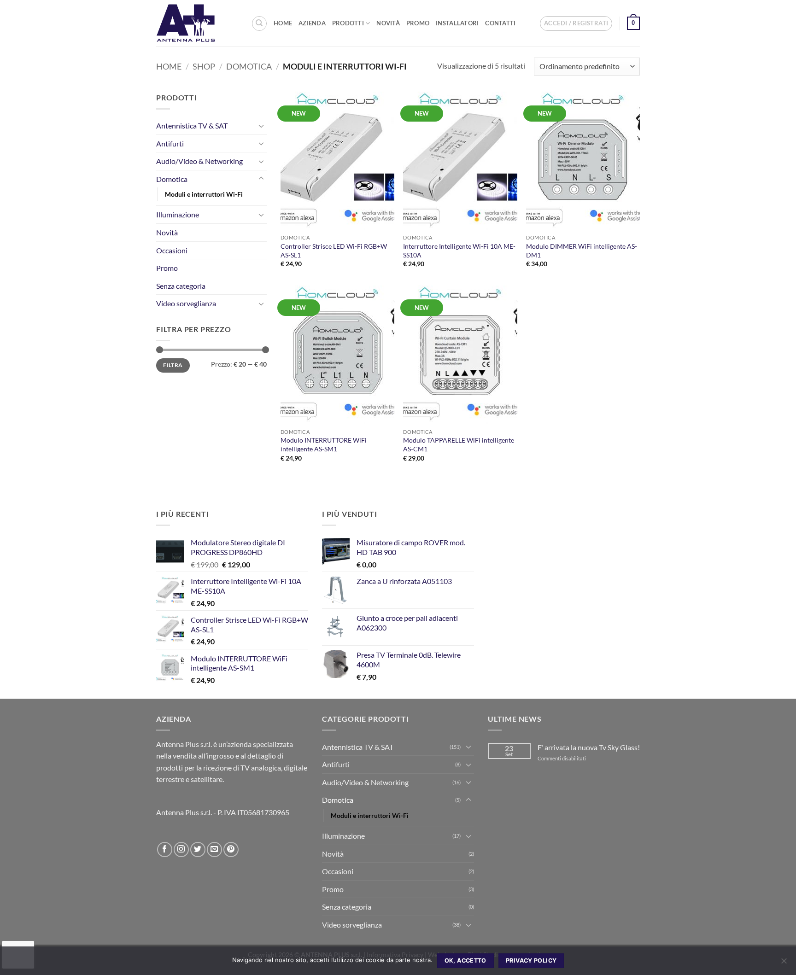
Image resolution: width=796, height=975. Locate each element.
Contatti (500, 23)
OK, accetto (465, 960)
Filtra (172, 365)
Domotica (249, 66)
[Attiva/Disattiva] (261, 125)
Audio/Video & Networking (199, 161)
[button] (576, 23)
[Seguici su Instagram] (181, 849)
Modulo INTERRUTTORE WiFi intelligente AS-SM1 (324, 444)
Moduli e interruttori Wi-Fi (204, 194)
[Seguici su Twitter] (197, 849)
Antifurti (170, 143)
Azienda (312, 23)
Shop (204, 66)
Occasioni (171, 250)
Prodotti (348, 23)
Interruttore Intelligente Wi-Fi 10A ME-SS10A (459, 250)
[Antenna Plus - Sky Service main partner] (196, 23)
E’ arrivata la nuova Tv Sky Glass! (589, 747)
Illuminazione (177, 214)
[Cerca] (259, 23)
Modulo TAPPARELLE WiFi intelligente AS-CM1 (458, 444)
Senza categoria (180, 285)
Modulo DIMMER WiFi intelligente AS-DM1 (581, 250)
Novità (388, 23)
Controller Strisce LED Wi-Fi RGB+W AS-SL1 (334, 250)
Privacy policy (531, 960)
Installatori (457, 23)
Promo (417, 23)
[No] (783, 963)
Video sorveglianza (186, 303)
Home (283, 23)
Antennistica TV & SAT (192, 125)
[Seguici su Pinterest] (231, 849)
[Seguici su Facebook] (164, 849)
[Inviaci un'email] (214, 849)
